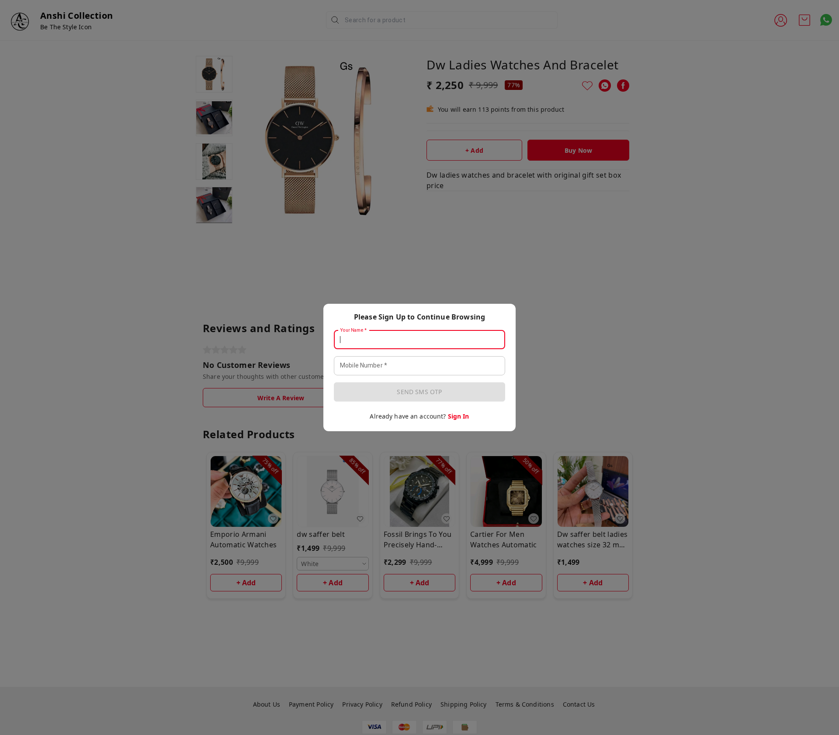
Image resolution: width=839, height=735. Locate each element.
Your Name (353, 330)
